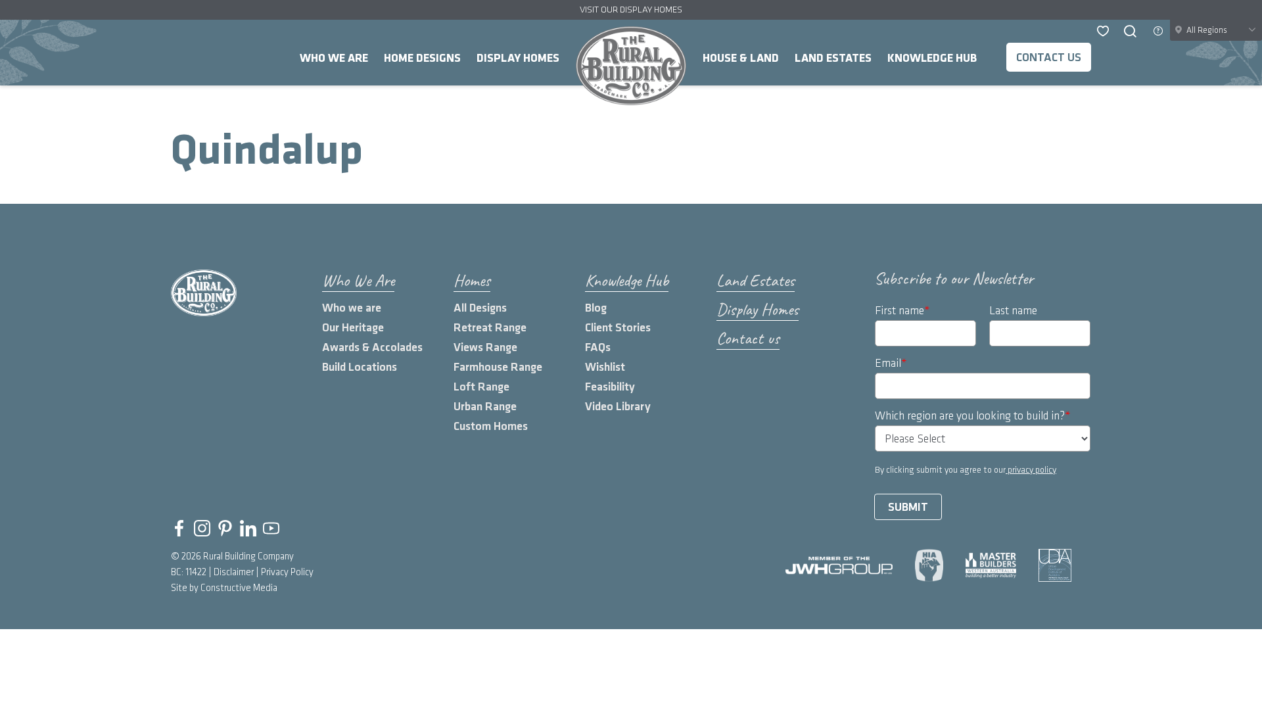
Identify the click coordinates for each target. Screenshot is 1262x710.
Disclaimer (234, 573)
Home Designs (422, 58)
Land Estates (833, 58)
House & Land (741, 58)
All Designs (480, 308)
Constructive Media (238, 588)
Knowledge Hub (932, 58)
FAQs (598, 347)
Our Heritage (353, 328)
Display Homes (518, 58)
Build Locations (359, 367)
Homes (472, 280)
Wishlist (605, 367)
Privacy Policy (287, 573)
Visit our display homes (631, 9)
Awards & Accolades (372, 347)
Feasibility (610, 387)
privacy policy (1031, 469)
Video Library (618, 407)
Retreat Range (490, 328)
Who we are (351, 308)
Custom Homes (491, 426)
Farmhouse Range (498, 367)
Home (631, 65)
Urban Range (485, 407)
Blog (596, 308)
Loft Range (481, 387)
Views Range (485, 347)
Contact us (1048, 57)
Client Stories (618, 328)
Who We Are (334, 58)
